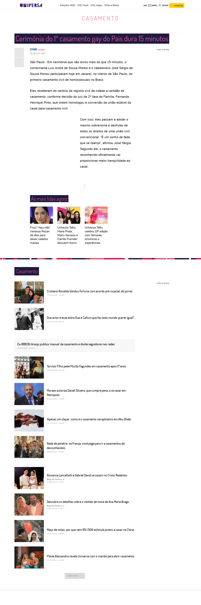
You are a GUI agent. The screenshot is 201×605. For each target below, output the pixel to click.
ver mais (73, 576)
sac (145, 5)
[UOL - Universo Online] (44, 5)
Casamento (100, 18)
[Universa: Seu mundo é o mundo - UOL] (31, 5)
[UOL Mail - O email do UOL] (152, 5)
